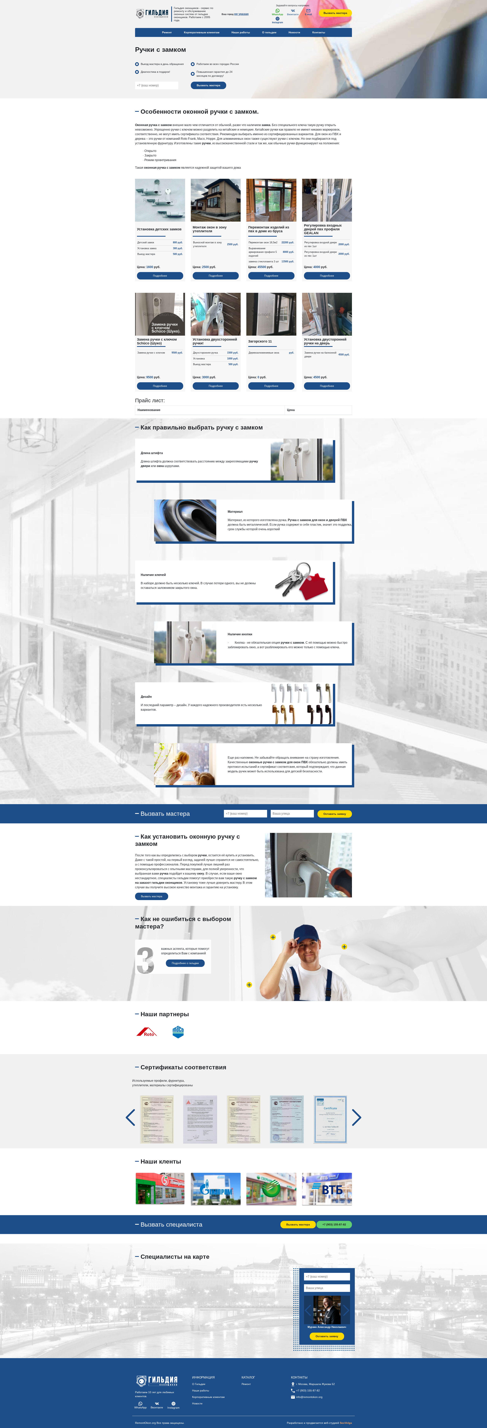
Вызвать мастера (335, 12)
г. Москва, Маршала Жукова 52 (315, 1384)
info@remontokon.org (309, 1396)
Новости (294, 32)
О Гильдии (198, 1384)
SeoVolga (346, 1422)
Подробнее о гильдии (185, 963)
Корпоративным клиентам (201, 32)
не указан (241, 14)
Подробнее (160, 275)
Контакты (318, 32)
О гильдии (269, 32)
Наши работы (241, 32)
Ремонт (246, 1384)
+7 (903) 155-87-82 (334, 1224)
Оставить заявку (334, 813)
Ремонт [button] (167, 32)
